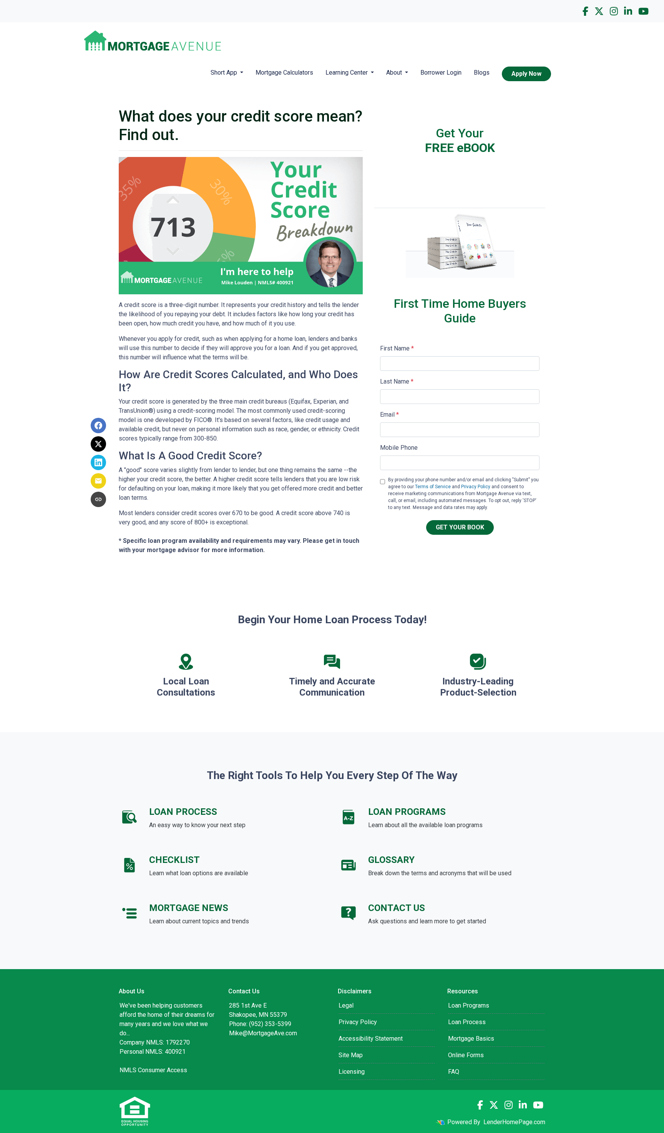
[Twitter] (599, 11)
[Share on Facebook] (98, 425)
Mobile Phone (399, 447)
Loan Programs (468, 1005)
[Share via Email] (98, 481)
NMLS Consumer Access (153, 1070)
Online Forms (466, 1055)
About (394, 72)
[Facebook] (585, 11)
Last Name (396, 381)
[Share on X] (98, 444)
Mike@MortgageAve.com (263, 1033)
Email (389, 414)
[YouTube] (643, 11)
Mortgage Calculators (284, 72)
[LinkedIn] (628, 11)
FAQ (453, 1071)
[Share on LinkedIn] (98, 462)
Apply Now (526, 73)
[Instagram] (614, 11)
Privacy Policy (475, 486)
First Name (397, 348)
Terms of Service (433, 486)
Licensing (352, 1071)
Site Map (351, 1055)
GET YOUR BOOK (460, 527)
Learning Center (347, 72)
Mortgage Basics (471, 1038)
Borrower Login (440, 72)
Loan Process (467, 1022)
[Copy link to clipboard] (98, 499)
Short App (225, 72)
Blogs (482, 72)
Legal (346, 1005)
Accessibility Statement (371, 1038)
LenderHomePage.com (514, 1122)
